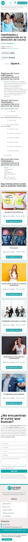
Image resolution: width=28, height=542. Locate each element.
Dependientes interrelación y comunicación (14, 357)
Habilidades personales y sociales (14, 321)
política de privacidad (18, 466)
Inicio (2, 7)
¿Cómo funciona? (6, 503)
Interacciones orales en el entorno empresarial (14, 284)
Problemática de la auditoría (14, 394)
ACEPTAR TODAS (7, 539)
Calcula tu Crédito (7, 510)
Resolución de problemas (14, 212)
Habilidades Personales (10, 7)
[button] (10, 3)
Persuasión (14, 248)
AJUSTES (18, 536)
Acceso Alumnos (6, 516)
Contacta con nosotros (8, 513)
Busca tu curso (6, 507)
